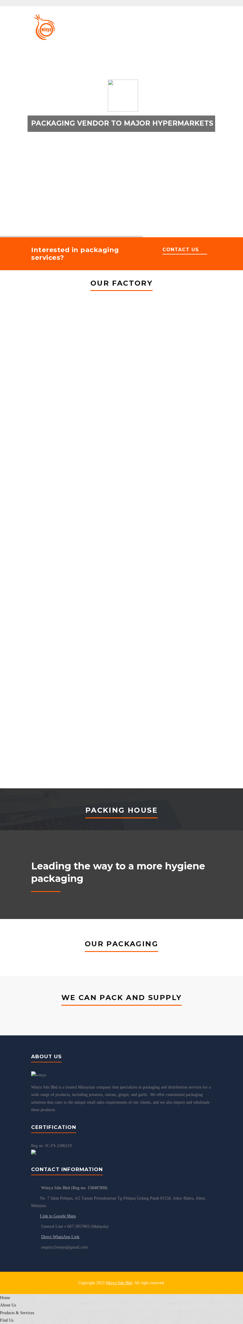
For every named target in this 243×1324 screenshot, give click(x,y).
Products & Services (17, 1313)
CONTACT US (180, 249)
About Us (8, 1305)
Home (5, 1297)
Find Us (6, 1320)
